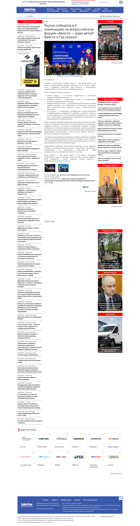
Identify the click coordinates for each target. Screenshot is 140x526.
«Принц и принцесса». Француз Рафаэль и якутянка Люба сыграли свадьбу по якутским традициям (110, 123)
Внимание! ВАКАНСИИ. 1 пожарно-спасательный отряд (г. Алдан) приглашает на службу (29, 273)
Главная (45, 500)
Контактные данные (90, 500)
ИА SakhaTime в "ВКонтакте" (111, 16)
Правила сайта (66, 500)
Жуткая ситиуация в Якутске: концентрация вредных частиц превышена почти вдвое (28, 115)
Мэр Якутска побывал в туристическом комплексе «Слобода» (27, 211)
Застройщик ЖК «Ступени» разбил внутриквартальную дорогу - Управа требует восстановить (29, 201)
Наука (74, 11)
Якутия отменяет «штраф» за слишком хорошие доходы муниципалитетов (28, 336)
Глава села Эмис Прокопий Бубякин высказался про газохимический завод (30, 133)
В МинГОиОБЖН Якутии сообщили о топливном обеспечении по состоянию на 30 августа (29, 256)
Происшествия (62, 9)
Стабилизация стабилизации (28, 355)
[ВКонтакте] (84, 187)
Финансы (65, 11)
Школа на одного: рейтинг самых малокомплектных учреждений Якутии (109, 153)
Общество (95, 11)
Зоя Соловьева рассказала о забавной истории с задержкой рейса (28, 158)
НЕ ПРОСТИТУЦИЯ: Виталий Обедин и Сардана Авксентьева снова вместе (110, 115)
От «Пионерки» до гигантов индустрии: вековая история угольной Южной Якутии (27, 396)
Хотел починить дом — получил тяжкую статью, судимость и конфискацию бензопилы (29, 326)
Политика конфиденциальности (45, 508)
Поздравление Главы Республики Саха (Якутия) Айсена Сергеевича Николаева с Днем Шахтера (29, 387)
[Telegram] (87, 187)
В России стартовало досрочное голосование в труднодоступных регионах (29, 220)
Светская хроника (53, 11)
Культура (97, 9)
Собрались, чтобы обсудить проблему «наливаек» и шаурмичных (27, 192)
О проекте (54, 500)
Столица (88, 9)
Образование (84, 11)
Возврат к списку (49, 221)
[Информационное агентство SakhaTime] (29, 9)
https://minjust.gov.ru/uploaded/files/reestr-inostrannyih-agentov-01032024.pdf (39, 518)
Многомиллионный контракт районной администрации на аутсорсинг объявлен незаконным (29, 370)
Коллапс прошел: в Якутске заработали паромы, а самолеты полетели (29, 124)
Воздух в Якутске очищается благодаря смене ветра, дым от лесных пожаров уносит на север (29, 406)
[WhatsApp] (85, 187)
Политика (50, 9)
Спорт (106, 9)
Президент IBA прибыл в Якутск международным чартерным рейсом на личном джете (28, 105)
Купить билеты (107, 11)
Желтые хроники (76, 9)
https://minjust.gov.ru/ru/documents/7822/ (62, 520)
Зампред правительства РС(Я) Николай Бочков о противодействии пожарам (28, 167)
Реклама (77, 500)
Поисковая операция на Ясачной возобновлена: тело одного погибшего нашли (29, 40)
